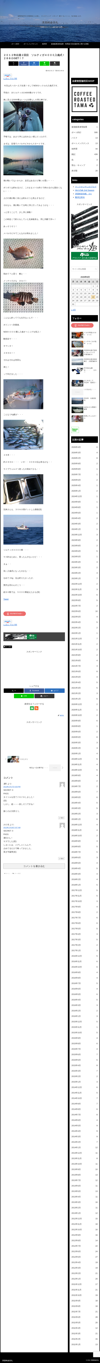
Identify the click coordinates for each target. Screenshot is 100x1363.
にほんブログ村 (10, 78)
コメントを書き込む (34, 866)
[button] (55, 63)
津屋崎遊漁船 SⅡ (83, 194)
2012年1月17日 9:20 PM (11, 787)
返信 (62, 818)
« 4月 (73, 310)
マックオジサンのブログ (85, 187)
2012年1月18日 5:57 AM (11, 827)
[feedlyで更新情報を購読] (32, 708)
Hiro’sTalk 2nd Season (84, 190)
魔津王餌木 (80, 197)
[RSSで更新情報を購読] (36, 708)
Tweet (6, 599)
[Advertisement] (34, 667)
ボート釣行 (8, 646)
